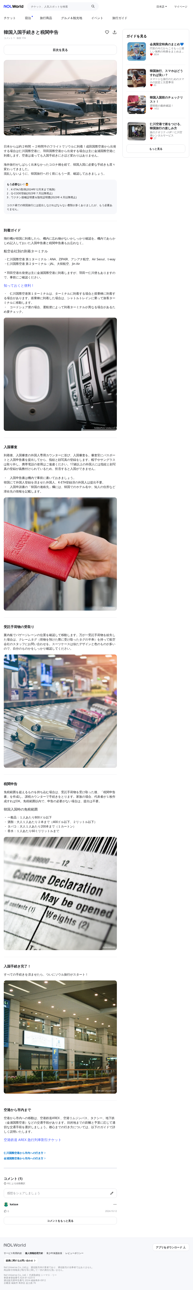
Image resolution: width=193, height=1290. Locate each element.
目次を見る (60, 50)
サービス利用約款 (13, 1253)
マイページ (180, 6)
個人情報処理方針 (34, 1253)
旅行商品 (46, 18)
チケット (10, 18)
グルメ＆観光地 (71, 18)
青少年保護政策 (54, 1253)
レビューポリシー (74, 1253)
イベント (97, 18)
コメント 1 (9, 38)
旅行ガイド (119, 18)
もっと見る (155, 149)
